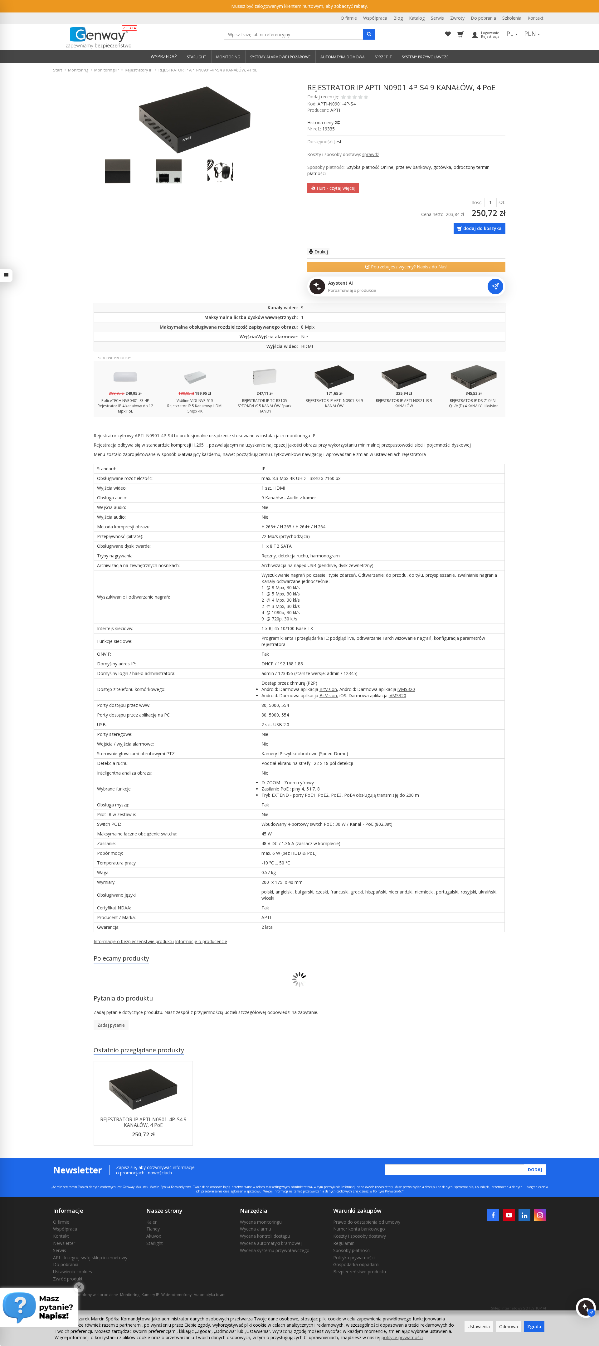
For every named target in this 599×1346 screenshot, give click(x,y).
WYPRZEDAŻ (164, 56)
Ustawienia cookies (72, 1272)
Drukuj (320, 252)
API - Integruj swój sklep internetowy (90, 1257)
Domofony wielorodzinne (95, 1294)
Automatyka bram (210, 1294)
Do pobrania (483, 18)
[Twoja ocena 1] (343, 98)
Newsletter (64, 1243)
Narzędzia (253, 1210)
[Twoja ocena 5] (366, 98)
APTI (335, 110)
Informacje (68, 1210)
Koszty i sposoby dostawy (359, 1236)
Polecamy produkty (121, 958)
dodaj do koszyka (482, 228)
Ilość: (477, 202)
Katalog (417, 18)
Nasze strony (164, 1210)
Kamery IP (150, 1294)
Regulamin (343, 1243)
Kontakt (535, 18)
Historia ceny (321, 122)
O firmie (349, 18)
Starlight (154, 1243)
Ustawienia (479, 1326)
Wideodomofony (176, 1294)
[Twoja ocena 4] (360, 98)
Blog (398, 18)
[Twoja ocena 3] (355, 98)
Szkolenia (511, 18)
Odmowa (508, 1326)
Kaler (151, 1222)
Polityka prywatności (354, 1257)
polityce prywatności (402, 1337)
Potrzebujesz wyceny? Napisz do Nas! (408, 267)
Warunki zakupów (357, 1210)
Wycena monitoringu (261, 1222)
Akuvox (153, 1236)
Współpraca (375, 18)
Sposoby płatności (351, 1250)
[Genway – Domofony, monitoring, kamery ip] (95, 38)
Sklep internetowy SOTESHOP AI (518, 1308)
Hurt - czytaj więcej (335, 188)
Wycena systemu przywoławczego (274, 1250)
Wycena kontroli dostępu (265, 1236)
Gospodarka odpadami (356, 1264)
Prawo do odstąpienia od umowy (366, 1222)
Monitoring (129, 1294)
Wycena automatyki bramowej (271, 1243)
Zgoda (534, 1326)
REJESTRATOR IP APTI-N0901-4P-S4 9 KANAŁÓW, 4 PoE (143, 1122)
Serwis (437, 18)
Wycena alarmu (255, 1229)
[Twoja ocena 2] (349, 98)
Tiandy (153, 1229)
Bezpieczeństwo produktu (359, 1272)
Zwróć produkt (68, 1279)
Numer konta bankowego (359, 1229)
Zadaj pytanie (111, 1025)
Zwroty (457, 18)
